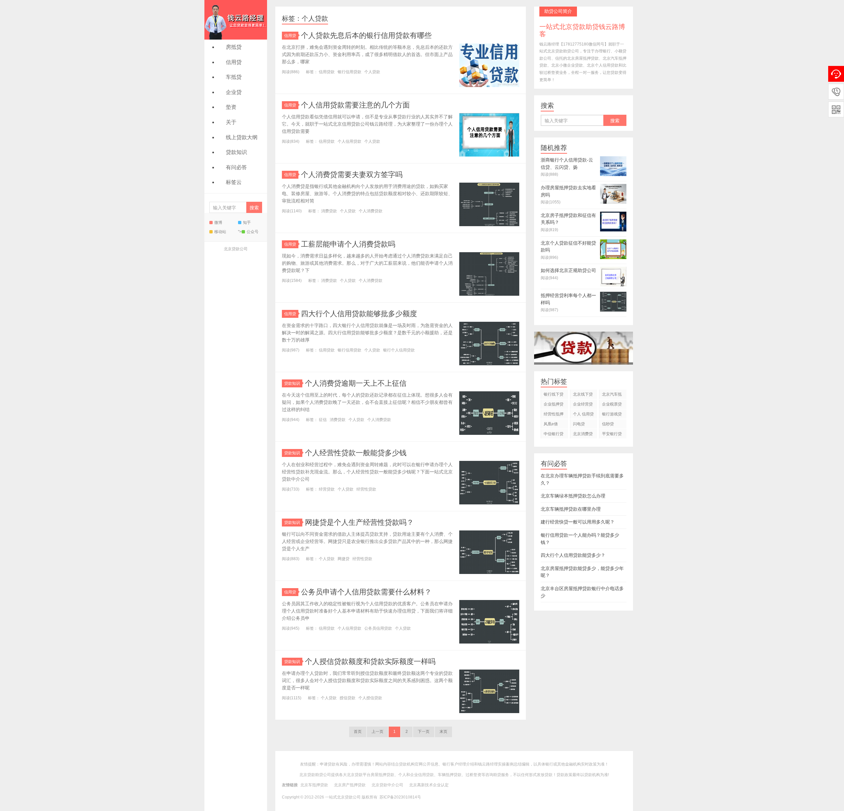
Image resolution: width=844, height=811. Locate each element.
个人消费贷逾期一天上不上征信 (356, 383)
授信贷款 (347, 698)
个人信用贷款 (349, 141)
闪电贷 (579, 424)
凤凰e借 (551, 424)
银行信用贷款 (349, 72)
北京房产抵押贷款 (350, 785)
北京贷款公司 (236, 249)
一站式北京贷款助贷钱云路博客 (235, 20)
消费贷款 (329, 211)
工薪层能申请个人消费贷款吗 (348, 244)
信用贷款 (327, 72)
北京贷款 (355, 774)
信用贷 (234, 62)
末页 (443, 731)
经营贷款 (327, 489)
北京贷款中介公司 (387, 785)
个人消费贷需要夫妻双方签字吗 (352, 174)
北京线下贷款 (583, 395)
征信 (323, 419)
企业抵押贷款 (553, 405)
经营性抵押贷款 (553, 415)
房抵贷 (234, 47)
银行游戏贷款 (612, 415)
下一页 (424, 731)
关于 (231, 122)
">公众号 (248, 231)
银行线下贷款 (553, 395)
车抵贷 (234, 77)
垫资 (231, 107)
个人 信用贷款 (583, 415)
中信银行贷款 (553, 435)
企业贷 (234, 92)
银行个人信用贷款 (399, 350)
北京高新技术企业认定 (429, 785)
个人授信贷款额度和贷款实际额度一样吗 (370, 661)
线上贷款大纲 (241, 137)
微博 (218, 222)
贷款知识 (236, 152)
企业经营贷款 (583, 405)
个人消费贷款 (370, 211)
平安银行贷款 (612, 435)
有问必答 (236, 167)
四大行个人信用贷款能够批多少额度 (359, 314)
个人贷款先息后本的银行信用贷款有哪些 (366, 35)
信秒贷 (608, 424)
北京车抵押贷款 (314, 785)
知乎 (247, 222)
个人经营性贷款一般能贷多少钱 (356, 453)
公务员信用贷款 (378, 628)
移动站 (220, 231)
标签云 (234, 182)
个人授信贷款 (370, 698)
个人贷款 (372, 72)
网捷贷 (343, 558)
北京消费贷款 (583, 435)
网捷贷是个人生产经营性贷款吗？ (359, 522)
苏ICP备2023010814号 (400, 797)
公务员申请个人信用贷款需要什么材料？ (366, 592)
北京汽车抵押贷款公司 (612, 395)
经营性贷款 (366, 489)
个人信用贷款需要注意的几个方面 (355, 105)
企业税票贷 (612, 404)
